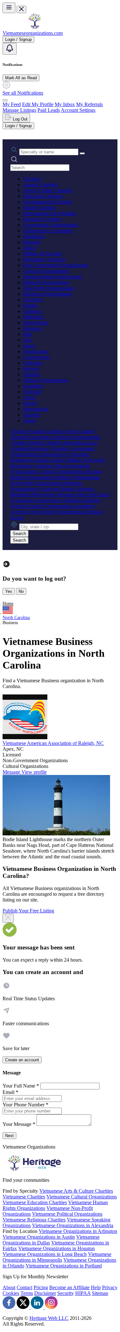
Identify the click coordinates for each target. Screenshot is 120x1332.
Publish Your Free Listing (28, 910)
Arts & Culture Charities (47, 190)
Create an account (22, 1059)
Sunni (29, 345)
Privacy (109, 1287)
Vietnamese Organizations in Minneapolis (57, 1257)
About (9, 1287)
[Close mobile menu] (21, 9)
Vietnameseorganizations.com (33, 33)
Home (8, 603)
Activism (32, 391)
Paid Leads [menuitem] (48, 110)
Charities (32, 179)
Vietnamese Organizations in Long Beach (45, 1254)
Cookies (11, 1293)
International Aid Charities (49, 213)
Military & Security (42, 253)
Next (9, 1135)
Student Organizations (45, 380)
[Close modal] (8, 918)
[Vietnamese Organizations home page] (35, 27)
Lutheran (32, 311)
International (35, 409)
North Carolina (16, 617)
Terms (26, 1293)
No (21, 591)
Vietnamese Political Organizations (67, 1214)
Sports (29, 420)
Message (12, 772)
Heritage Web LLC (48, 1318)
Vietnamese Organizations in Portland (64, 1265)
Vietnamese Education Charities (35, 1202)
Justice (29, 248)
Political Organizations (46, 282)
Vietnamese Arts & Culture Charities (76, 1191)
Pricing (41, 1287)
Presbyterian (35, 322)
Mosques (32, 328)
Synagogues (35, 351)
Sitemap (100, 1293)
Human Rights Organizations (52, 276)
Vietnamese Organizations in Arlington (78, 1231)
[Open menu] (9, 8)
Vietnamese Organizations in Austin (39, 1237)
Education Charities (43, 196)
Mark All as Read (21, 77)
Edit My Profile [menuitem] (37, 104)
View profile (34, 772)
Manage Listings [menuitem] (19, 110)
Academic (33, 386)
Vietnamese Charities (24, 1196)
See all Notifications (23, 93)
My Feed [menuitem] (12, 104)
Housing (31, 242)
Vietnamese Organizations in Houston (56, 1248)
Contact (24, 1287)
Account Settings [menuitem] (78, 110)
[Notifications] (10, 49)
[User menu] (5, 100)
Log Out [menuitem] (20, 119)
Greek (29, 397)
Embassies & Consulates (48, 230)
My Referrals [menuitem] (89, 104)
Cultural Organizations (46, 271)
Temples (31, 374)
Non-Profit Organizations (48, 288)
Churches (32, 299)
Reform (30, 368)
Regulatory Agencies (44, 259)
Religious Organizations (47, 294)
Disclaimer (45, 1293)
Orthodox (33, 363)
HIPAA (83, 1293)
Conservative (36, 357)
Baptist (30, 305)
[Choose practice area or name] (82, 153)
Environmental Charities (47, 202)
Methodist (33, 317)
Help (96, 1287)
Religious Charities (42, 219)
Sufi (27, 340)
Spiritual (31, 414)
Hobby (30, 403)
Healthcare (34, 236)
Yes (8, 591)
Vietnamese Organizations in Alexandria (72, 1225)
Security (65, 1293)
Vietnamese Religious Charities (34, 1219)
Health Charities (39, 207)
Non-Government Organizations (55, 265)
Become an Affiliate (69, 1287)
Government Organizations (50, 225)
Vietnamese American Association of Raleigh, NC (53, 743)
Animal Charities (40, 184)
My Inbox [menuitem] (65, 104)
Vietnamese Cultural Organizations (81, 1196)
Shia (27, 334)
